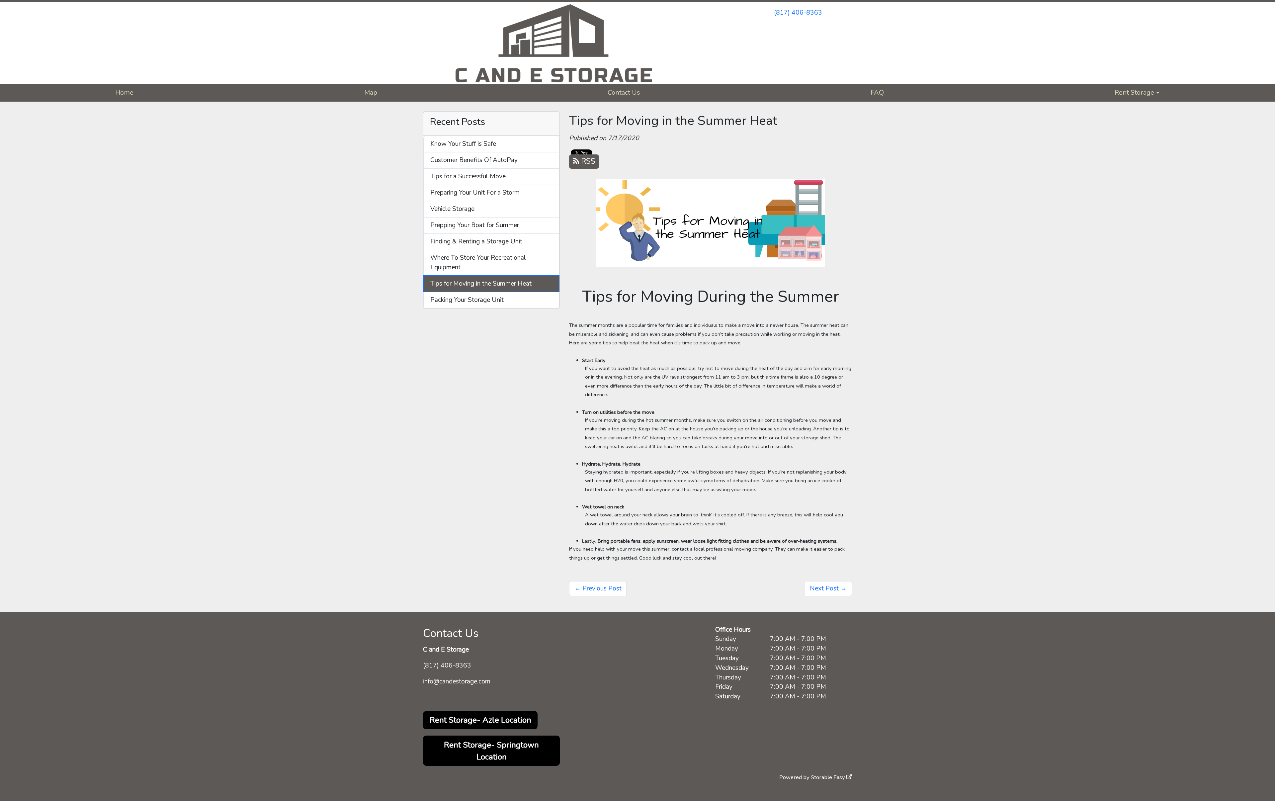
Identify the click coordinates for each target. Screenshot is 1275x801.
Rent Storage (1134, 92)
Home (124, 92)
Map (370, 92)
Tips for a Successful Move (468, 176)
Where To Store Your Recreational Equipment (478, 262)
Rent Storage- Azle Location (480, 720)
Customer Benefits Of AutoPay (474, 160)
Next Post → (828, 588)
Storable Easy (828, 777)
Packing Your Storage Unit (467, 300)
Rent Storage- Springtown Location (491, 751)
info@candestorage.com (456, 681)
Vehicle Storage (452, 209)
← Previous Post (598, 588)
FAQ (877, 92)
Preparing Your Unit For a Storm (475, 192)
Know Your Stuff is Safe (463, 143)
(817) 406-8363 (798, 12)
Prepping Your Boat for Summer (474, 225)
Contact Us (624, 92)
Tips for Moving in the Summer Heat (481, 283)
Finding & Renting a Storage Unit (476, 241)
